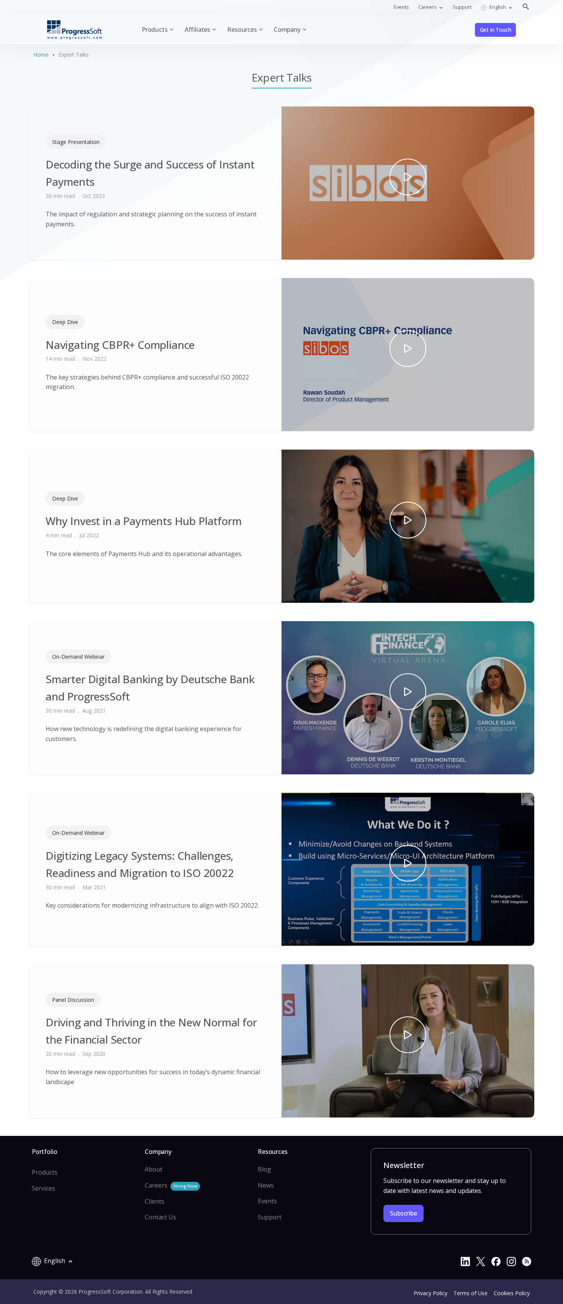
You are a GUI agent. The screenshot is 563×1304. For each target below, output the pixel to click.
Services (43, 1188)
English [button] (497, 6)
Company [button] (287, 29)
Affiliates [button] (197, 29)
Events (401, 6)
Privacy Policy (430, 1293)
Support (462, 6)
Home (41, 54)
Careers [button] (428, 6)
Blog (264, 1169)
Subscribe (403, 1213)
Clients (154, 1201)
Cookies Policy (512, 1293)
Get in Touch (495, 29)
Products (44, 1172)
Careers (171, 1185)
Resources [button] (242, 29)
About (153, 1169)
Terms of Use (470, 1293)
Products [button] (155, 29)
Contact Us (160, 1217)
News (266, 1185)
